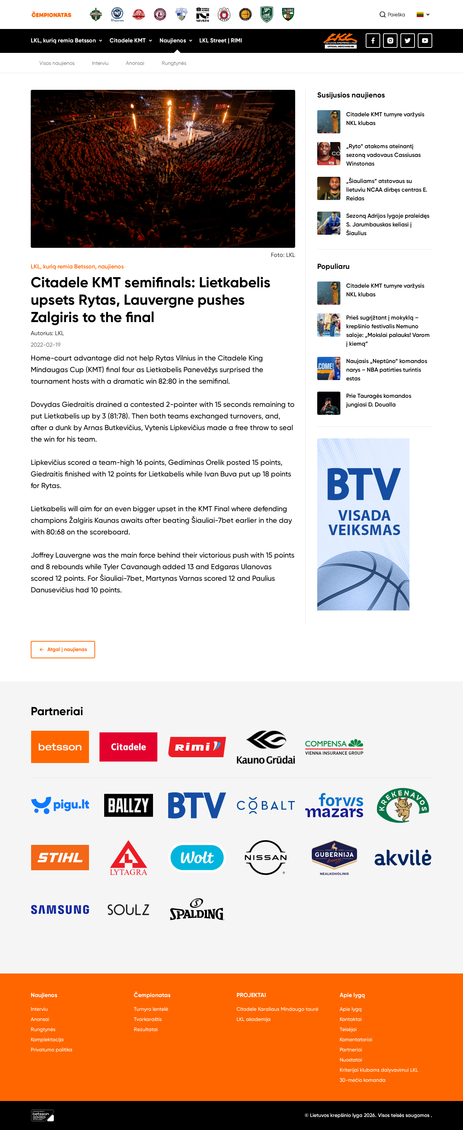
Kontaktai (351, 1019)
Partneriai (351, 1049)
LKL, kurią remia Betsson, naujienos (77, 266)
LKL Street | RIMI (220, 40)
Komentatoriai (356, 1039)
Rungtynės (174, 63)
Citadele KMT (128, 40)
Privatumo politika (51, 1049)
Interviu (100, 63)
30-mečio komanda (363, 1080)
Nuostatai (351, 1060)
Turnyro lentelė (151, 1009)
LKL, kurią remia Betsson (63, 40)
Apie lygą (351, 1009)
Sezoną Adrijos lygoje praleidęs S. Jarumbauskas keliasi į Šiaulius (387, 224)
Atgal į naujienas (67, 649)
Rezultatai (146, 1029)
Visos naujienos (57, 63)
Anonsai (135, 63)
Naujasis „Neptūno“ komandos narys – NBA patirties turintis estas (386, 370)
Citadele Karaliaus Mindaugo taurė (277, 1009)
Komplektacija (47, 1039)
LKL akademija (254, 1019)
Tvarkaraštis (148, 1019)
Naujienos (173, 40)
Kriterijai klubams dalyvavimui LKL (379, 1070)
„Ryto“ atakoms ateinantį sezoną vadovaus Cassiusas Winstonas (383, 155)
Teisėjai (348, 1029)
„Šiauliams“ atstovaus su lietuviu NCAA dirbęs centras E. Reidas (386, 190)
